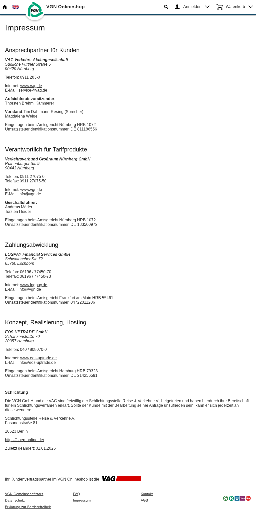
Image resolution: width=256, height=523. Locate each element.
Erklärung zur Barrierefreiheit (28, 507)
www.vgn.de (31, 189)
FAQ (76, 494)
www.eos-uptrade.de (38, 358)
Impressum (82, 500)
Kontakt (147, 494)
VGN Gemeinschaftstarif (24, 494)
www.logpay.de (33, 285)
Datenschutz (15, 500)
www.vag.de (31, 86)
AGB (144, 500)
